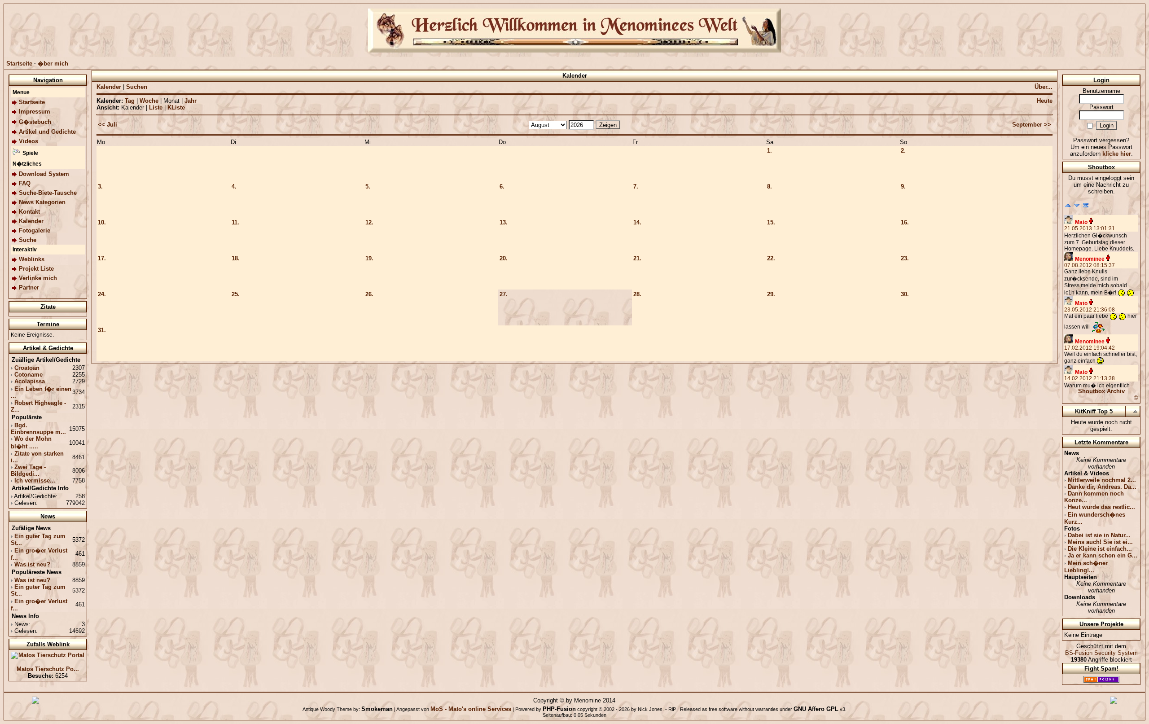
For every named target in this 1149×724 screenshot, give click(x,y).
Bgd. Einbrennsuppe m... (38, 428)
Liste (155, 107)
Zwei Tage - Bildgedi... (28, 470)
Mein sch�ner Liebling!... (1086, 567)
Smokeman (377, 709)
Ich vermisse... (34, 480)
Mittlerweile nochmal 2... (1102, 480)
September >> (1031, 124)
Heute (1045, 100)
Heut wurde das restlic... (1101, 507)
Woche (149, 100)
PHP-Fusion (559, 709)
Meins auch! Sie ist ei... (1100, 542)
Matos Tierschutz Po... (48, 669)
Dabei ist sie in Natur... (1099, 535)
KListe (176, 107)
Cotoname (28, 374)
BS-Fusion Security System (1101, 652)
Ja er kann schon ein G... (1102, 555)
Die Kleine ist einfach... (1100, 548)
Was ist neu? (32, 564)
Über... (1044, 86)
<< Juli (107, 124)
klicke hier (1116, 153)
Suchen (136, 86)
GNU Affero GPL (816, 709)
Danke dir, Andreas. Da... (1102, 486)
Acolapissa (29, 381)
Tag (130, 100)
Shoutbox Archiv (1101, 391)
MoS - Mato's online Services (470, 709)
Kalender (108, 86)
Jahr (190, 100)
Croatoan (26, 367)
